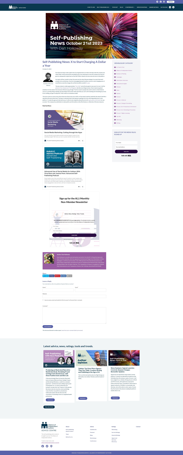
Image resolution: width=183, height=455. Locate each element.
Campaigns (119, 77)
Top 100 (118, 116)
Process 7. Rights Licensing (123, 113)
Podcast (118, 96)
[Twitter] (157, 2)
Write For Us (69, 437)
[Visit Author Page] (49, 259)
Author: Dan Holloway (63, 254)
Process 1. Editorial (121, 100)
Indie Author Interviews (122, 80)
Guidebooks (93, 429)
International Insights (121, 83)
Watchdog (119, 119)
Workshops (93, 438)
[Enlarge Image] (91, 36)
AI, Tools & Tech (120, 67)
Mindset (118, 87)
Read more (50, 399)
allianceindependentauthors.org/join (50, 442)
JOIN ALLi (170, 1)
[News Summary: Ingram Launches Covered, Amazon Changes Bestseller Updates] (124, 364)
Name (44, 287)
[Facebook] (161, 2)
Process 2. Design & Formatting (124, 103)
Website (45, 293)
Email (76, 287)
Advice (92, 426)
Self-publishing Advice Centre (70, 430)
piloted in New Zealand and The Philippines (65, 88)
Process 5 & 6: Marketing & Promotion (125, 110)
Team (67, 434)
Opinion (118, 93)
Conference (93, 441)
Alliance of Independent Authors (124, 70)
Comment (45, 306)
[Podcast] (164, 2)
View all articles (49, 407)
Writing (118, 123)
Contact (138, 426)
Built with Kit (74, 243)
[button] (46, 276)
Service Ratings (116, 432)
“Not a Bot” (78, 86)
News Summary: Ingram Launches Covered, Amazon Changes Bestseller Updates (122, 370)
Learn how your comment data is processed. (72, 330)
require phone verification (94, 100)
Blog (91, 435)
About (67, 426)
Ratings (114, 426)
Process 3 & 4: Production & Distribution (126, 106)
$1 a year (87, 83)
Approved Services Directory (114, 439)
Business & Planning (121, 73)
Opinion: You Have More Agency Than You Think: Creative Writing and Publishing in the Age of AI (90, 370)
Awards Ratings (116, 435)
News (117, 90)
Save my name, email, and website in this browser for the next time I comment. (63, 300)
